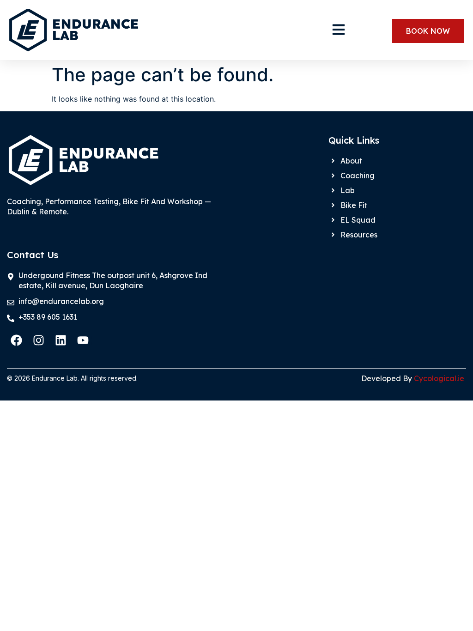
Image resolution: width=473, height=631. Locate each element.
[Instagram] (38, 340)
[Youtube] (82, 340)
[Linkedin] (60, 340)
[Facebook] (16, 340)
